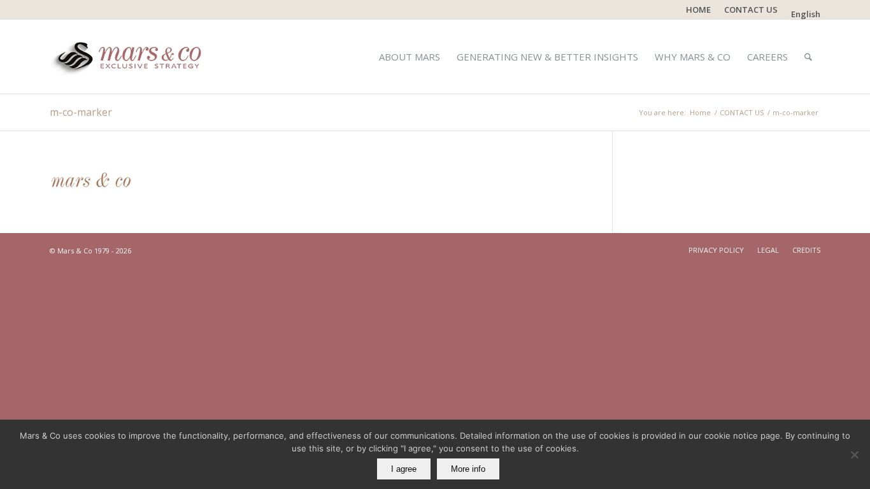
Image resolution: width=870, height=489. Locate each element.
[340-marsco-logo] (130, 57)
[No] (854, 454)
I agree (404, 469)
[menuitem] (699, 9)
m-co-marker (81, 112)
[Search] (808, 57)
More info (468, 469)
